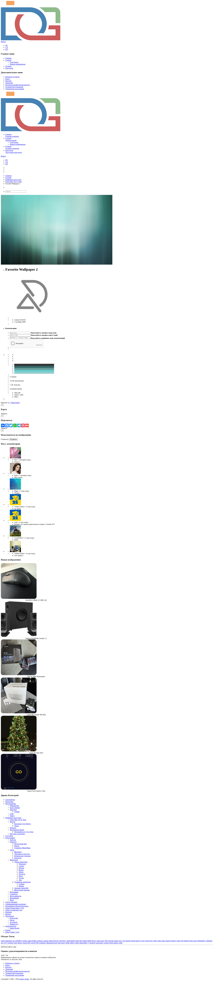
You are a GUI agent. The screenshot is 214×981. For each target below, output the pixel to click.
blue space (61, 943)
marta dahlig (32, 941)
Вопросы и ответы (12, 77)
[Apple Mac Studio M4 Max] (19, 713)
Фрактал (13, 828)
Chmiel (16, 812)
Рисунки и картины (17, 834)
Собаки (21, 884)
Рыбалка (8, 912)
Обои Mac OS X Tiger (13, 182)
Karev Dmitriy (15, 808)
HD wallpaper (41, 943)
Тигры (21, 878)
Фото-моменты (15, 896)
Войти (3, 42)
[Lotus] (15, 458)
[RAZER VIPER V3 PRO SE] (19, 598)
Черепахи (22, 864)
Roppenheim (14, 898)
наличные (99, 943)
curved (33, 943)
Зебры (21, 872)
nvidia (76, 943)
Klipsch (186, 941)
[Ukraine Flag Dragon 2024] (15, 505)
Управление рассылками (14, 89)
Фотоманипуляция (17, 830)
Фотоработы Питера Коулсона (16, 906)
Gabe (12, 814)
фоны (20, 943)
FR (6, 45)
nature (116, 941)
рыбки (24, 941)
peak (77, 941)
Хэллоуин (13, 922)
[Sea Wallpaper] (15, 489)
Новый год (14, 924)
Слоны (21, 866)
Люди (12, 850)
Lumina (45, 941)
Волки (21, 870)
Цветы (16, 846)
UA (6, 47)
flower (94, 941)
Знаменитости (10, 926)
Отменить (4, 439)
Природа (13, 842)
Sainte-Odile (86, 941)
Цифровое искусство (13, 180)
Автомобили (10, 800)
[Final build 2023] (15, 551)
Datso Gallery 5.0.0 (12, 932)
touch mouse (113, 943)
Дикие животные (20, 862)
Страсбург (14, 894)
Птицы (21, 868)
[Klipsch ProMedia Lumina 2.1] (19, 636)
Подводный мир (20, 844)
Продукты (9, 68)
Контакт (8, 81)
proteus (173, 941)
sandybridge (70, 941)
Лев (20, 880)
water (15, 943)
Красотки (18, 858)
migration (8, 941)
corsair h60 (26, 943)
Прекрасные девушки (22, 856)
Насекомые (14, 892)
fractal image (135, 941)
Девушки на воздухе (22, 854)
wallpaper (208, 941)
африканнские (51, 943)
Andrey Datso (24, 979)
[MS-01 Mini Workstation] (19, 674)
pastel (3, 941)
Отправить (13, 439)
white (120, 943)
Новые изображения (17, 64)
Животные (14, 860)
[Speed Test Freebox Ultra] (19, 789)
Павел (12, 816)
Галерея (8, 60)
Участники (14, 62)
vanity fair (179, 941)
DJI (106, 941)
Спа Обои (9, 836)
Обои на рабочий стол (13, 910)
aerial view (149, 941)
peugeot (92, 943)
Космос (8, 914)
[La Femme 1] (15, 536)
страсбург (62, 941)
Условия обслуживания (14, 87)
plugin (128, 941)
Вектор (12, 822)
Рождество (14, 918)
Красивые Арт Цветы (22, 824)
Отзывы (8, 66)
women (106, 943)
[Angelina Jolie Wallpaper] (15, 473)
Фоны (16, 826)
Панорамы (9, 802)
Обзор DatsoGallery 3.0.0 (14, 908)
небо (155, 941)
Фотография (10, 838)
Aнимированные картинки (15, 904)
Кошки (21, 886)
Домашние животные (22, 882)
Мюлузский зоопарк (22, 890)
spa (13, 941)
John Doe (13, 810)
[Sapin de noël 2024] (19, 751)
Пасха (12, 920)
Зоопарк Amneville (21, 888)
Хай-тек (13, 840)
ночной (111, 941)
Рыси (21, 876)
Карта (7, 79)
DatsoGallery (15, 403)
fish (80, 941)
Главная (8, 58)
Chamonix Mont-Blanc (22, 848)
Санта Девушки (11, 902)
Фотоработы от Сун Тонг (24, 832)
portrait (10, 943)
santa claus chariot (163, 941)
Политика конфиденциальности (17, 85)
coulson (39, 941)
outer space (100, 941)
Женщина (18, 852)
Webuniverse (14, 806)
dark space (193, 941)
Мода (12, 900)
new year (122, 941)
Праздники (9, 916)
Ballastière (201, 941)
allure (72, 943)
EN (6, 49)
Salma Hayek (14, 928)
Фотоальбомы (10, 804)
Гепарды (22, 874)
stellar (68, 943)
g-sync (142, 941)
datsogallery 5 (84, 943)
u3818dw (18, 941)
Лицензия (9, 83)
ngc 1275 (4, 943)
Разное (7, 930)
